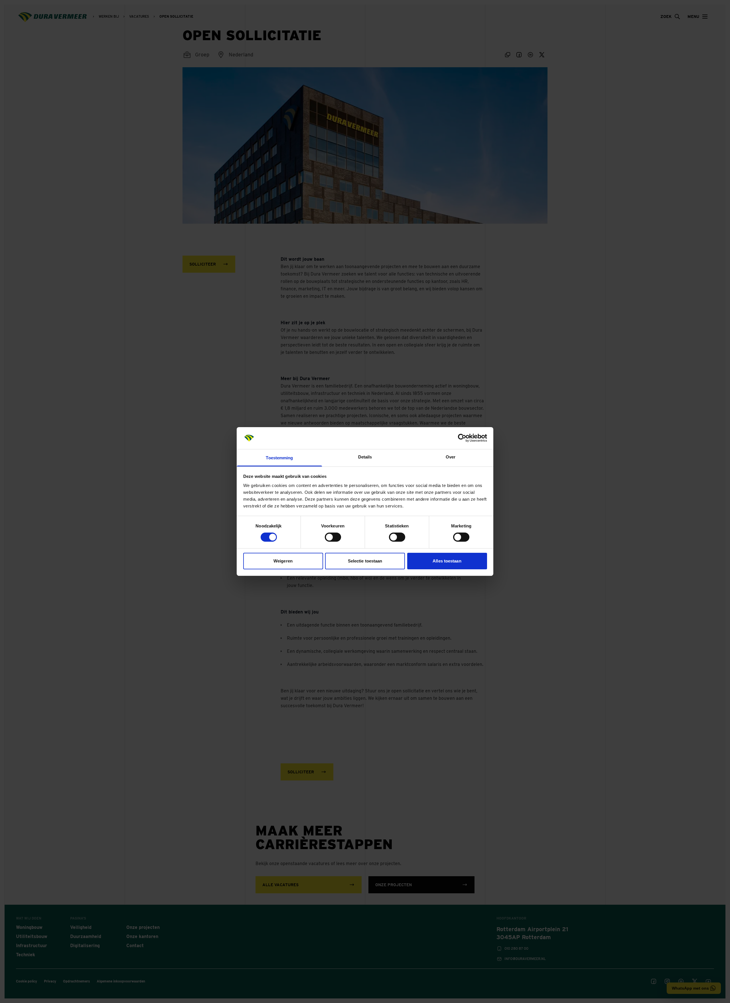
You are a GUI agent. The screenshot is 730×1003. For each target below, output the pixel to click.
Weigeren (283, 560)
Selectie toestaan (365, 560)
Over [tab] (450, 456)
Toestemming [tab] (279, 457)
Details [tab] (365, 456)
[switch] (333, 537)
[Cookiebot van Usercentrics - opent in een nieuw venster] (462, 438)
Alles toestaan (447, 560)
